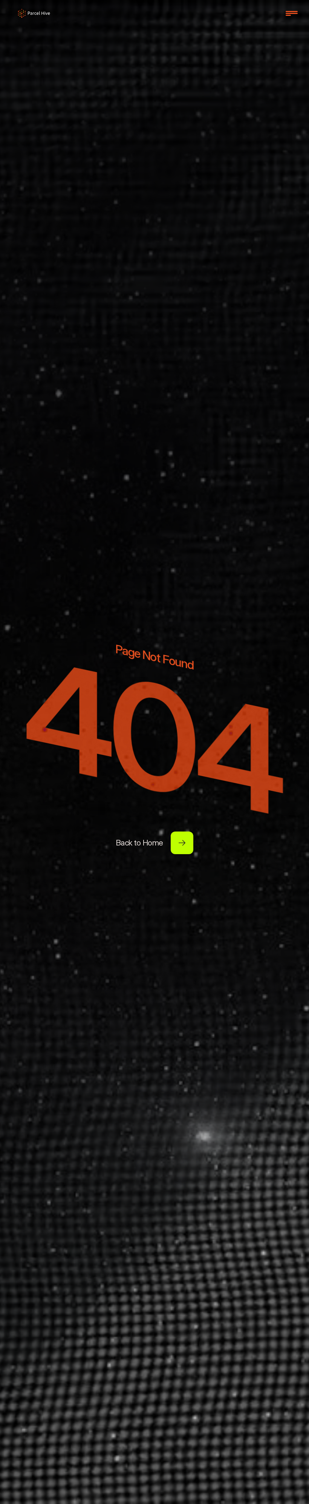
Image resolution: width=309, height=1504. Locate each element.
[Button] (182, 843)
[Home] (34, 13)
